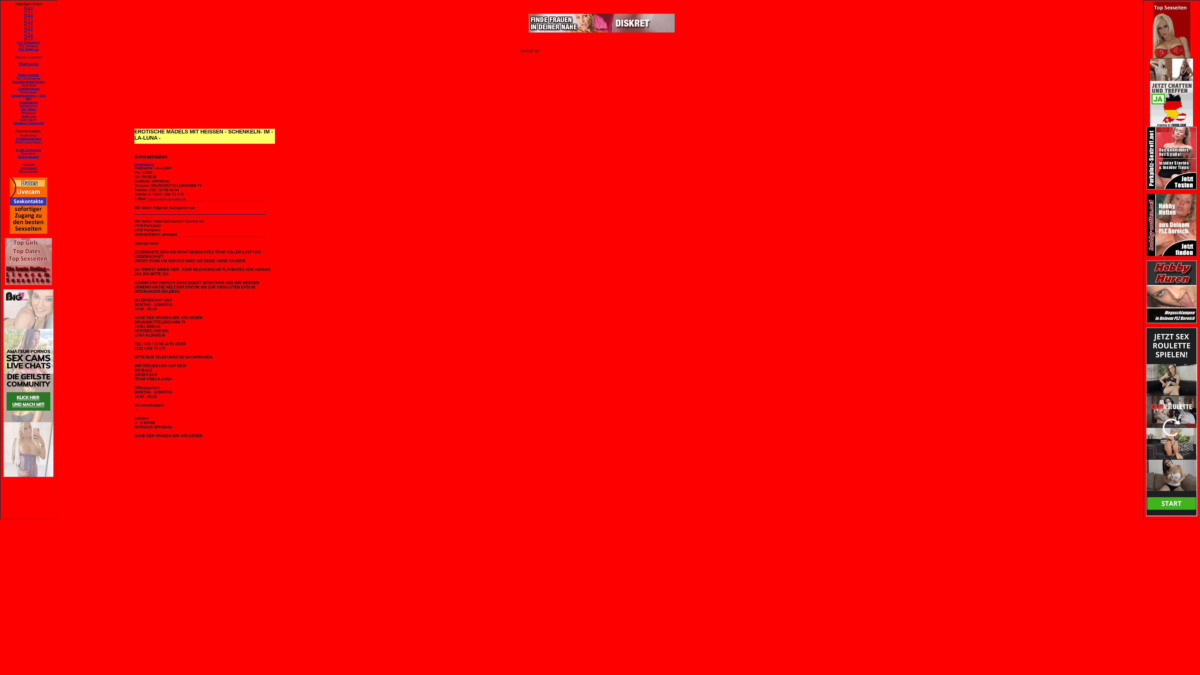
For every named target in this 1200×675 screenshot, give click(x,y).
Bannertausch (28, 156)
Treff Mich (28, 85)
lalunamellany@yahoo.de (167, 199)
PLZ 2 (28, 15)
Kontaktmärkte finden (28, 81)
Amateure (28, 112)
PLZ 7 (28, 32)
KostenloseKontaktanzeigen (28, 136)
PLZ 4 (28, 21)
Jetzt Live (28, 116)
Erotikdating (28, 102)
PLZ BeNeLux (28, 49)
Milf (28, 99)
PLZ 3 (28, 18)
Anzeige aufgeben (28, 57)
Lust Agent (28, 119)
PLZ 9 (28, 39)
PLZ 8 (28, 35)
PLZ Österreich (28, 42)
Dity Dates (28, 109)
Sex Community (29, 78)
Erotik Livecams (28, 150)
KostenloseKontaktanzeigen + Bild (28, 93)
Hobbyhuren (28, 106)
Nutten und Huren (28, 142)
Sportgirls (28, 153)
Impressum (28, 168)
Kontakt (28, 164)
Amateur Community (28, 123)
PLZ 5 (28, 25)
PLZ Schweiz (28, 46)
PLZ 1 (28, 11)
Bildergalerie (144, 164)
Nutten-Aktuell (28, 75)
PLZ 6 (28, 28)
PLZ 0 (28, 8)
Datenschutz (28, 171)
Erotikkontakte (29, 88)
